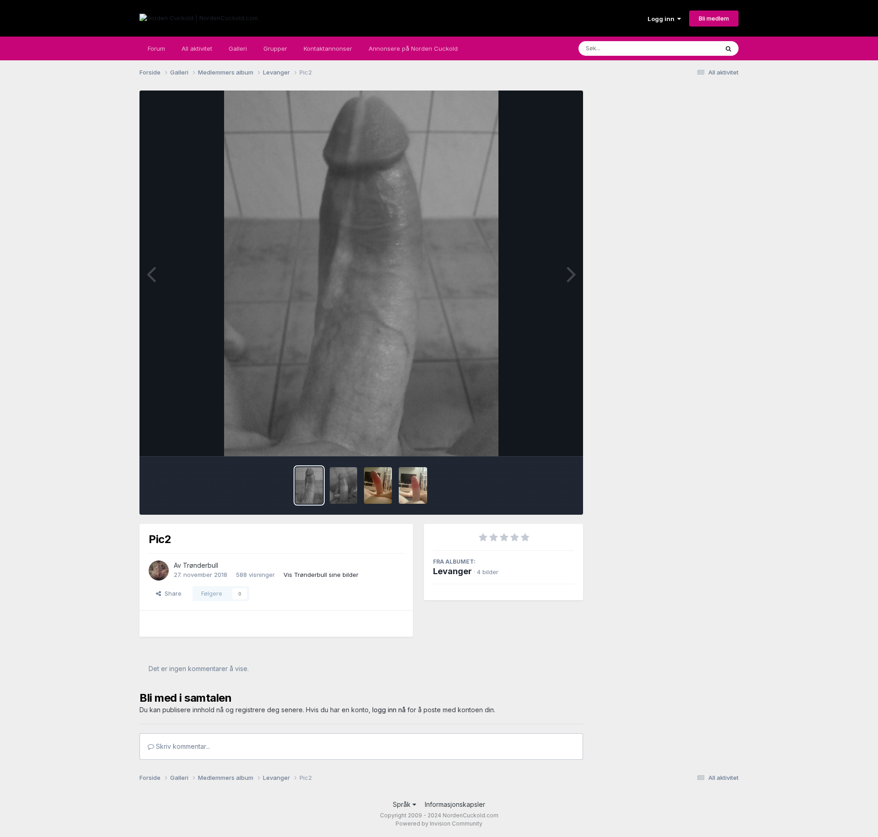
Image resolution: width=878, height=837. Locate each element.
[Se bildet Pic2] (309, 485)
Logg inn (662, 18)
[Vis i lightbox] (361, 273)
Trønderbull (200, 565)
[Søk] (728, 48)
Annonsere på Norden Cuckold (413, 48)
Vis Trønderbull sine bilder (321, 574)
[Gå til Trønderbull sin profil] (159, 570)
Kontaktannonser (328, 48)
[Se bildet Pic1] (343, 485)
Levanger (452, 571)
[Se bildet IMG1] (378, 485)
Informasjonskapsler (455, 804)
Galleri (238, 48)
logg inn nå (389, 710)
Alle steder (691, 48)
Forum (156, 48)
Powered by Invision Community (439, 823)
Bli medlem (714, 18)
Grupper (275, 48)
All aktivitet (197, 48)
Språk (402, 804)
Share (171, 593)
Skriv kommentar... (182, 746)
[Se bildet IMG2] (413, 485)
